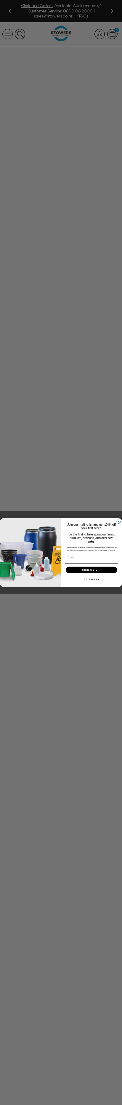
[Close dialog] (119, 522)
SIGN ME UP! (91, 569)
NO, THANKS (91, 579)
